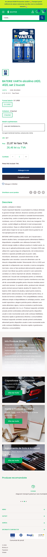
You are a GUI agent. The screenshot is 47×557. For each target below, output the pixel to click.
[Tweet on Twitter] (39, 192)
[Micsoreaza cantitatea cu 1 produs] (12, 156)
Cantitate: (5, 157)
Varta (4, 90)
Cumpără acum (23, 177)
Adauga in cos (23, 170)
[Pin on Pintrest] (35, 192)
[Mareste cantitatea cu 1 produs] (26, 156)
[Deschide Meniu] (3, 12)
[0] (43, 11)
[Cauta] (42, 17)
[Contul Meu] (33, 12)
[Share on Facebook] (30, 192)
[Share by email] (43, 192)
